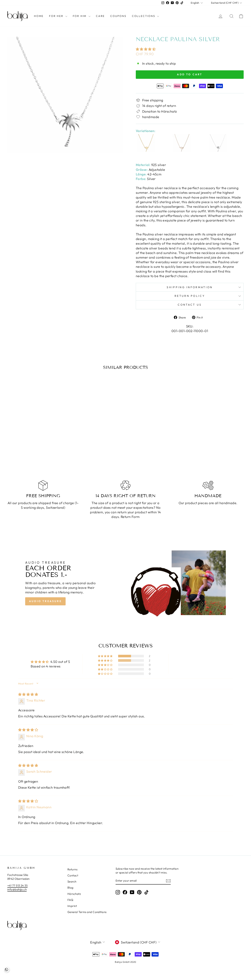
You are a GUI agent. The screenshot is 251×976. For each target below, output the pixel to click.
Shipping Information (190, 287)
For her (56, 16)
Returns (72, 869)
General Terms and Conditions (87, 912)
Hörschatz (74, 894)
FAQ (70, 900)
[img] (28, 694)
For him (80, 16)
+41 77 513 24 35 (17, 885)
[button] (146, 49)
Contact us (190, 304)
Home (39, 16)
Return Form (130, 517)
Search (71, 881)
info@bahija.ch (17, 889)
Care (100, 16)
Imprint (72, 906)
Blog (70, 887)
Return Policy (190, 296)
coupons (118, 16)
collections (144, 16)
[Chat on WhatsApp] (6, 969)
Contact (72, 875)
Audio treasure (45, 601)
